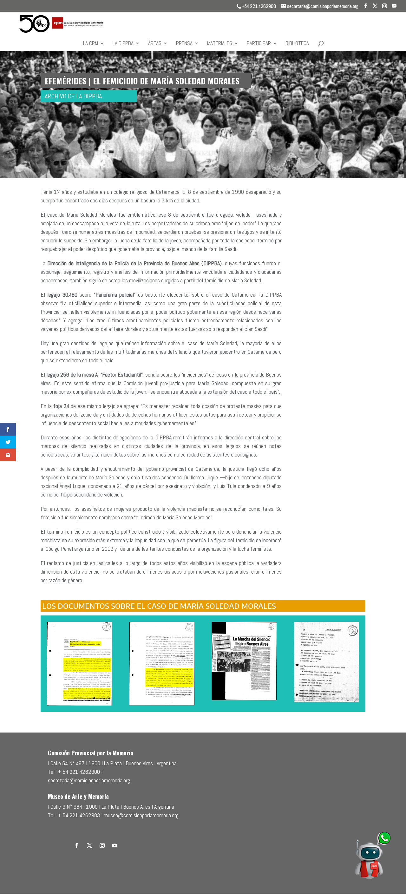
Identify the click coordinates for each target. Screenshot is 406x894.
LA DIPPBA (123, 44)
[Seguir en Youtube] (115, 845)
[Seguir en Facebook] (77, 845)
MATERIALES (219, 44)
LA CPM (90, 44)
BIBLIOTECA (297, 44)
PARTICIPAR (259, 44)
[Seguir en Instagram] (102, 845)
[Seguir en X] (89, 845)
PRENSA (184, 44)
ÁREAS (154, 44)
